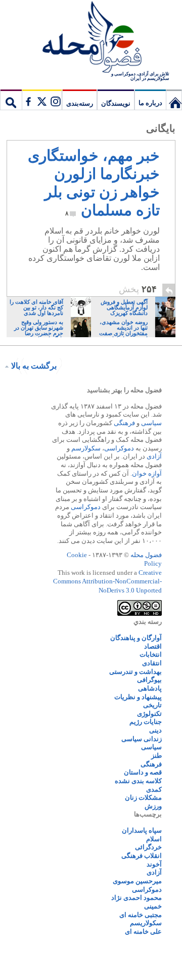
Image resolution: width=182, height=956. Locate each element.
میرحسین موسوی (137, 881)
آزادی (154, 456)
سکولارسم (86, 448)
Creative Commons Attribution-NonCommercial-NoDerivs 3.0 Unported (107, 581)
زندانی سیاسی (141, 739)
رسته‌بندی (79, 103)
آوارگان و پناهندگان (136, 638)
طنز (156, 755)
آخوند (154, 864)
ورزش (153, 806)
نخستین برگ (173, 99)
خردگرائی (148, 847)
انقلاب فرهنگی (141, 855)
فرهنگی (124, 423)
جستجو (11, 99)
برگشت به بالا (34, 365)
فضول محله (91, 38)
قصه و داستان (143, 772)
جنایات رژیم (145, 721)
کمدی (154, 789)
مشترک (41, 99)
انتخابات (151, 654)
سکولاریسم (146, 923)
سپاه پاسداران (142, 830)
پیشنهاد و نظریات (138, 697)
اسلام (154, 839)
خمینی (153, 906)
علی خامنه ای (143, 931)
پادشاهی (150, 688)
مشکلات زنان (143, 797)
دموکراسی (119, 448)
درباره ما (150, 103)
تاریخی (152, 705)
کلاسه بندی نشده (138, 781)
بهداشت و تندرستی (135, 671)
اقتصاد (153, 646)
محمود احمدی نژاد (136, 897)
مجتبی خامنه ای (140, 915)
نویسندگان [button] (115, 103)
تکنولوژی (149, 713)
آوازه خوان (147, 473)
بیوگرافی (149, 680)
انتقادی (152, 663)
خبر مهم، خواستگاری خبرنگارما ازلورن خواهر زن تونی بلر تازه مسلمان (94, 182)
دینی (155, 730)
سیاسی (151, 423)
